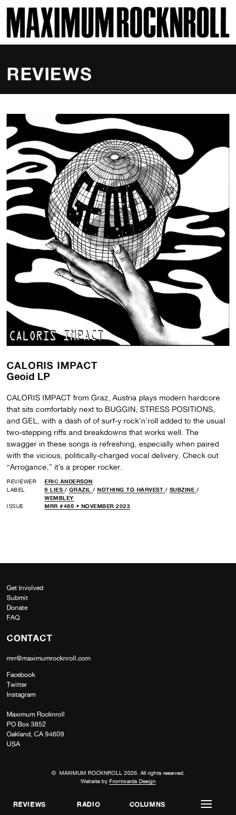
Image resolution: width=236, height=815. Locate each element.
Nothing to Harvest (131, 489)
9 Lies (54, 489)
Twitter (17, 685)
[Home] (118, 35)
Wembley (59, 497)
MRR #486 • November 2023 (87, 506)
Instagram (21, 694)
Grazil (81, 489)
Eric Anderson (68, 481)
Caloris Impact (52, 365)
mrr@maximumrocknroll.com (49, 658)
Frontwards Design (132, 781)
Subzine (183, 489)
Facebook (21, 675)
